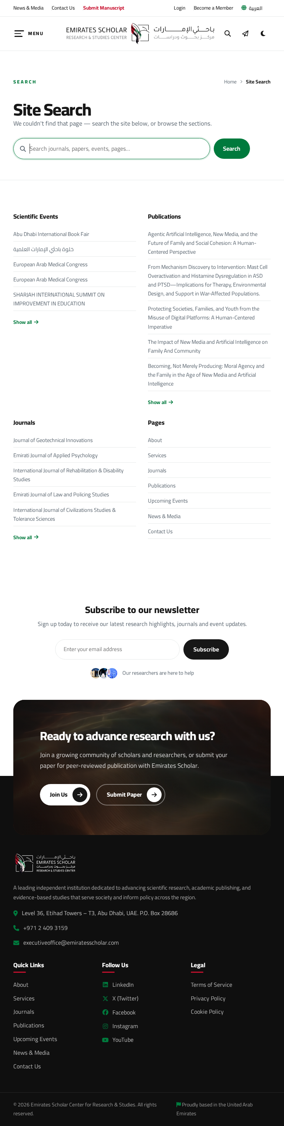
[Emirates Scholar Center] (140, 33)
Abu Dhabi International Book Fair (51, 234)
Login (179, 8)
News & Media (28, 8)
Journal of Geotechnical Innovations (53, 440)
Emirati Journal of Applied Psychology (55, 455)
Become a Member (213, 8)
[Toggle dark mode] (263, 33)
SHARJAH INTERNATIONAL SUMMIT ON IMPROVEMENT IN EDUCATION (59, 299)
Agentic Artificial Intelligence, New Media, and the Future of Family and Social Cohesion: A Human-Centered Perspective (202, 243)
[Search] (228, 33)
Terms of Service (211, 984)
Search (231, 148)
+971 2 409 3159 (45, 928)
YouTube (122, 1040)
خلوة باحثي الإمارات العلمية (43, 249)
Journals (157, 470)
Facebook (124, 1012)
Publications (162, 485)
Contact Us (63, 8)
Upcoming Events (168, 501)
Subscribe (206, 649)
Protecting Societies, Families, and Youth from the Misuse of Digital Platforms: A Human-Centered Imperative (203, 317)
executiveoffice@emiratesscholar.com (71, 943)
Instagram (125, 1026)
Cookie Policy (207, 1011)
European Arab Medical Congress (50, 264)
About (155, 440)
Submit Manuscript (103, 8)
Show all (22, 322)
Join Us (59, 794)
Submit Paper (124, 794)
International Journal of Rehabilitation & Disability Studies (68, 474)
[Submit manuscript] (245, 33)
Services (157, 455)
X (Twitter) (125, 998)
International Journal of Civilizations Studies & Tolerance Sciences (64, 514)
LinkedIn (123, 985)
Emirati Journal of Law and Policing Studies (61, 494)
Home (230, 82)
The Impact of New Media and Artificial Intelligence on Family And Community (208, 346)
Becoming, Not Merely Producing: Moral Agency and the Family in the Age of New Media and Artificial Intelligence (206, 375)
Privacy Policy (208, 998)
